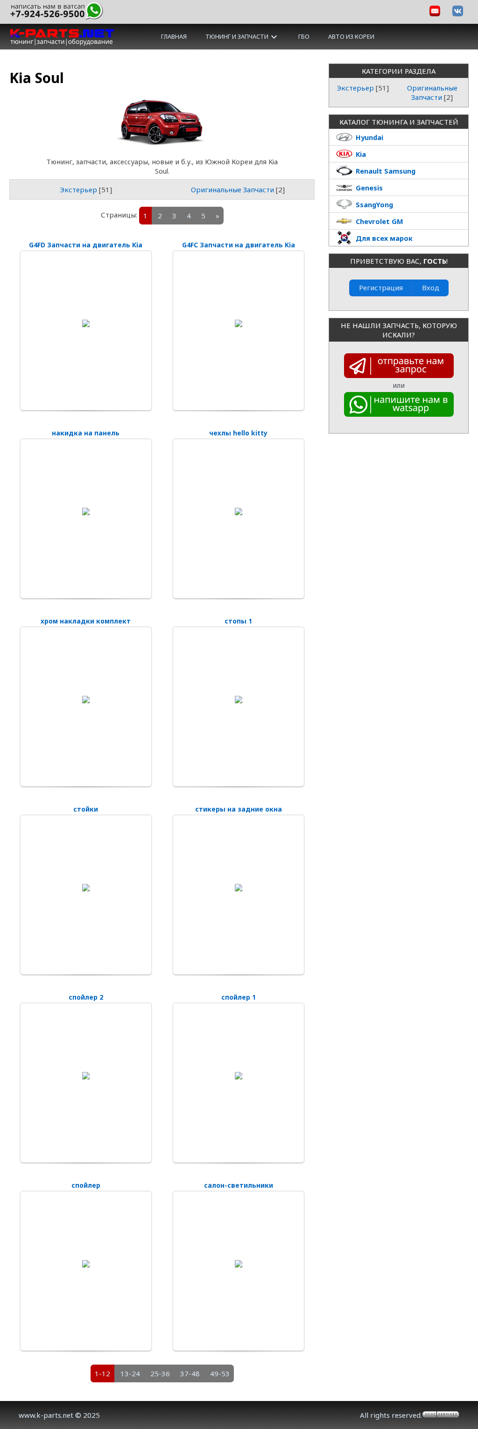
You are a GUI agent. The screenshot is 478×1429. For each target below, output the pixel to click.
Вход (430, 287)
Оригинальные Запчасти (232, 189)
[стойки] (86, 888)
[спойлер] (86, 1264)
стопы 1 (238, 620)
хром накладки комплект (86, 620)
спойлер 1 (238, 997)
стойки (85, 809)
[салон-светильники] (239, 1264)
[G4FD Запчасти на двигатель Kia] (86, 323)
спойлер (85, 1185)
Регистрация (381, 287)
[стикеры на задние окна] (239, 888)
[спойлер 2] (86, 1076)
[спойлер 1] (239, 1076)
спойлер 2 (86, 997)
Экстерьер (78, 189)
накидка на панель (86, 432)
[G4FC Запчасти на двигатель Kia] (239, 323)
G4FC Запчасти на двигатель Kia (238, 244)
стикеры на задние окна (238, 809)
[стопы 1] (239, 700)
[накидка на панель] (86, 511)
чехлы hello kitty (238, 432)
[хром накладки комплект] (86, 700)
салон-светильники (238, 1185)
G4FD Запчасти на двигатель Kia (85, 244)
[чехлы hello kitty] (239, 511)
